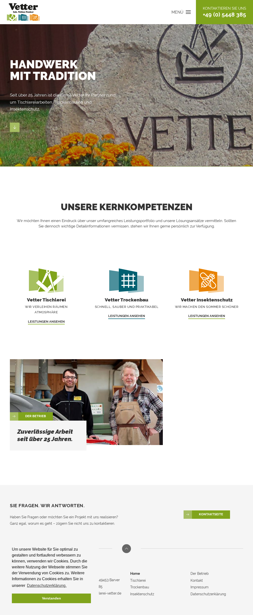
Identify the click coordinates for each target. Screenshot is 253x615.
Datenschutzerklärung (208, 594)
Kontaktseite (211, 514)
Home (135, 574)
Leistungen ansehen (46, 321)
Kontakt (196, 580)
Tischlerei (138, 580)
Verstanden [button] (51, 598)
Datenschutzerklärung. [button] (46, 585)
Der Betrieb (35, 416)
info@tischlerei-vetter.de (101, 593)
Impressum (199, 587)
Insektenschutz (142, 594)
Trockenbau (139, 587)
